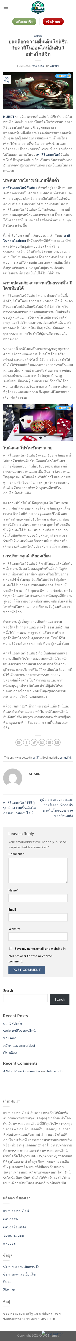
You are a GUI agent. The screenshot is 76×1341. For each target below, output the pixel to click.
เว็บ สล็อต (10, 1053)
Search (8, 990)
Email (13, 909)
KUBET (9, 116)
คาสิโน (38, 36)
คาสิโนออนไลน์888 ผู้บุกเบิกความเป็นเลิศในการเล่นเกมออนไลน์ (19, 807)
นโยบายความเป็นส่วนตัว (21, 1267)
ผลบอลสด (10, 1219)
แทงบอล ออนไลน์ (16, 1211)
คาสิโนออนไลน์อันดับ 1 (20, 188)
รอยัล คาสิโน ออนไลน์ (19, 1031)
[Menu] (5, 7)
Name (13, 890)
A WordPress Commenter (22, 1071)
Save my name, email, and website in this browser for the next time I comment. (37, 955)
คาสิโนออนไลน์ (48, 154)
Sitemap (9, 1289)
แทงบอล (9, 1243)
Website (14, 929)
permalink (66, 757)
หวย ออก (9, 1038)
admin (54, 65)
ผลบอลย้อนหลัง (14, 1227)
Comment (16, 854)
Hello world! (54, 1071)
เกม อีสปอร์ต (12, 1023)
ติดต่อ (7, 1282)
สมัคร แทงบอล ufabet (19, 1045)
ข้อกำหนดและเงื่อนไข (19, 1274)
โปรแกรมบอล (13, 1235)
